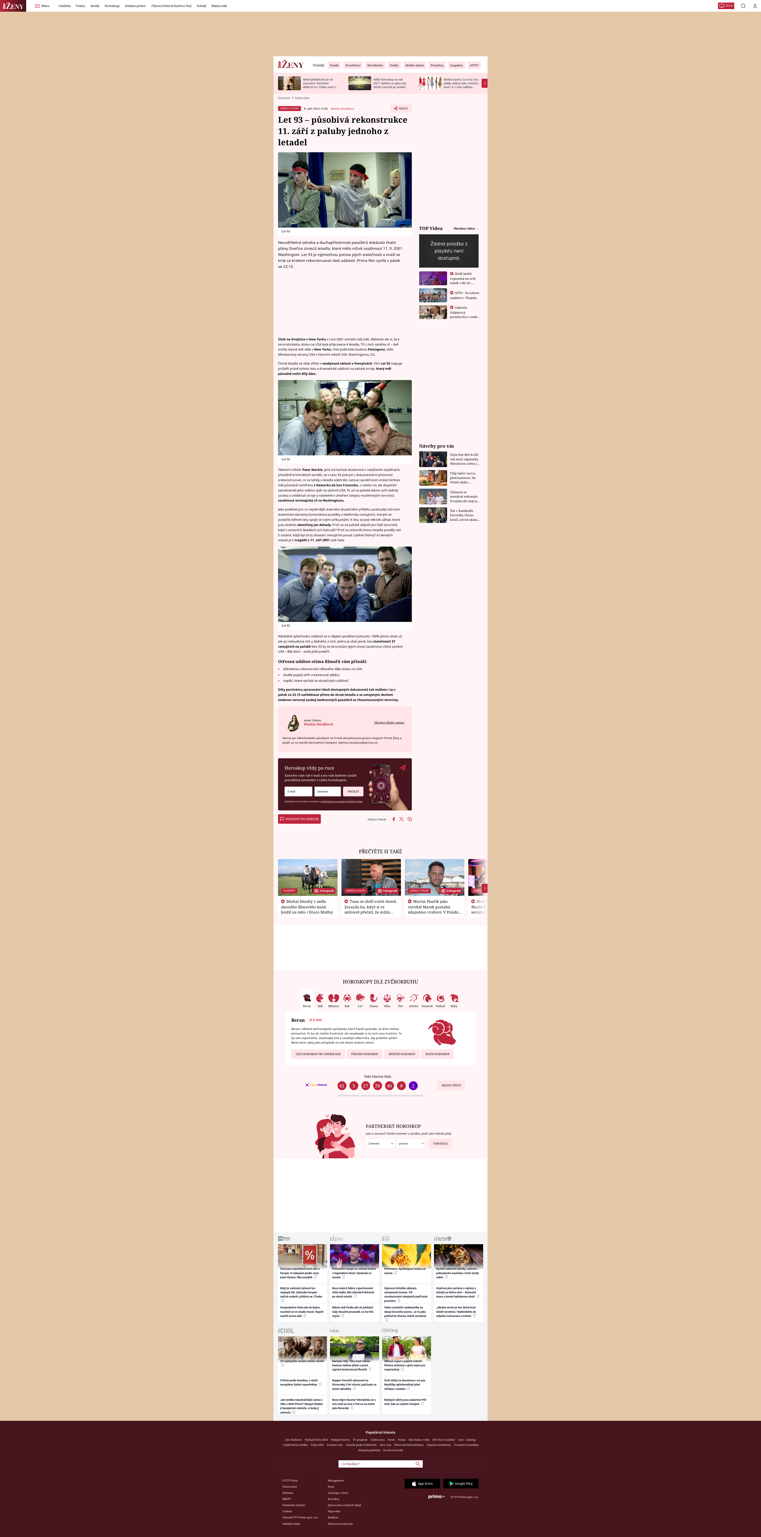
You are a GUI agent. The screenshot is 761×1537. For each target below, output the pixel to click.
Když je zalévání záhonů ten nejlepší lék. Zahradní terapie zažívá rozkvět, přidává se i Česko (301, 1292)
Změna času (377, 1439)
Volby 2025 (317, 1445)
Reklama (287, 1493)
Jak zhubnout (293, 1439)
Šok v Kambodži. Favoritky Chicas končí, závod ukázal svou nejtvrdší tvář (464, 515)
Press (331, 1486)
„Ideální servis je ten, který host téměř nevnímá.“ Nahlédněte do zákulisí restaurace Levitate (456, 1312)
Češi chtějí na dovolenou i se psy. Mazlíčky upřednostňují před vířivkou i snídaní (405, 1384)
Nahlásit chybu (291, 1524)
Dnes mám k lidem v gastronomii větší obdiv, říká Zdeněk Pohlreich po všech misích (353, 1292)
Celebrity (64, 6)
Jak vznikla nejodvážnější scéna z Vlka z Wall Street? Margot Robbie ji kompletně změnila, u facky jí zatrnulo (301, 1406)
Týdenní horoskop (364, 1054)
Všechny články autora (389, 722)
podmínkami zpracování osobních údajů (341, 801)
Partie (391, 1439)
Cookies (287, 1511)
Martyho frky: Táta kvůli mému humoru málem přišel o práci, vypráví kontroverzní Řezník (351, 1365)
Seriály (95, 6)
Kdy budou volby (419, 1439)
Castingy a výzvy (338, 1493)
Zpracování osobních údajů (344, 1505)
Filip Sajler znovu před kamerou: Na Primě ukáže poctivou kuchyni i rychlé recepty (463, 478)
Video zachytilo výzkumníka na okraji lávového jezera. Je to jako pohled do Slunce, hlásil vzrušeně (405, 1312)
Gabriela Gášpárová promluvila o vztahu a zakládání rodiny (464, 314)
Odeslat (353, 791)
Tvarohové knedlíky (466, 1445)
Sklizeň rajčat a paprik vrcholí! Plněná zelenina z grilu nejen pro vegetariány (404, 1365)
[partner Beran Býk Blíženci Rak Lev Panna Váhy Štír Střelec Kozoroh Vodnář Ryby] (410, 1144)
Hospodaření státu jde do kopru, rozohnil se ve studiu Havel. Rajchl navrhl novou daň (301, 1312)
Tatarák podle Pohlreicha (361, 1445)
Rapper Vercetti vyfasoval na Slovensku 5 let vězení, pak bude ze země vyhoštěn (354, 1384)
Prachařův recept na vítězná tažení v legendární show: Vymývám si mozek (354, 1273)
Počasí (402, 1439)
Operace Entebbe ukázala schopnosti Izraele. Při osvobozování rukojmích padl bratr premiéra (406, 1294)
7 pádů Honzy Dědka (295, 1445)
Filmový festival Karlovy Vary (171, 6)
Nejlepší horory (340, 1439)
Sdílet (403, 110)
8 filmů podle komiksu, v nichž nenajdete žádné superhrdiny (299, 1382)
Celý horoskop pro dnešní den (318, 1054)
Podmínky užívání (293, 1505)
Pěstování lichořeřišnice (409, 1445)
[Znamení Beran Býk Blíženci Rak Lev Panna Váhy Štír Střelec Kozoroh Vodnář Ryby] (328, 791)
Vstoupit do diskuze (302, 819)
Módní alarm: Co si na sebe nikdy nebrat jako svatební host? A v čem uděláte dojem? (461, 85)
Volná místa (289, 1486)
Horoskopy (112, 6)
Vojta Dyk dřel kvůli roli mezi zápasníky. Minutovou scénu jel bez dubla (465, 459)
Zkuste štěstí (451, 1085)
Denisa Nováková (342, 108)
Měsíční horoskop (402, 1054)
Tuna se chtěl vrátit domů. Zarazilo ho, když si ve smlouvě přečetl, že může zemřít (370, 909)
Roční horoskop (437, 1054)
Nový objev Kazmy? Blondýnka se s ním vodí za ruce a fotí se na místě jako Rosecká (354, 1404)
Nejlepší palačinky (369, 1450)
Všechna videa (464, 228)
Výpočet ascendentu (438, 1445)
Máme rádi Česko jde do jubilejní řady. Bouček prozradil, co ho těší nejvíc (352, 1312)
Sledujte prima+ (135, 6)
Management (336, 1480)
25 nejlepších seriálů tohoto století (302, 1361)
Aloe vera (385, 1445)
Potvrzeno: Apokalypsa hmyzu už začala (405, 1271)
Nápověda (334, 1511)
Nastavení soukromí (340, 1524)
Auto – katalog (467, 1439)
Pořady (201, 6)
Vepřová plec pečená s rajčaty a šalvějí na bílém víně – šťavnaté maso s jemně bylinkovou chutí (456, 1292)
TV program (360, 1439)
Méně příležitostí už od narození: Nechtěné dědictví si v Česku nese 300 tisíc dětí (321, 85)
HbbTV (286, 1499)
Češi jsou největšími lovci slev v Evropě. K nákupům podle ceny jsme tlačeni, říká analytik (300, 1273)
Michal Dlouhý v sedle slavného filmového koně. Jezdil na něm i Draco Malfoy (307, 907)
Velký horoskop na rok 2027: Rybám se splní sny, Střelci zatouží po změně (389, 83)
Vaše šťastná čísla (377, 1076)
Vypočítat (440, 1143)
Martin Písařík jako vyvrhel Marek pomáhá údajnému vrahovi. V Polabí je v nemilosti (433, 909)
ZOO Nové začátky (443, 1439)
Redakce (333, 1517)
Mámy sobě (219, 6)
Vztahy (80, 6)
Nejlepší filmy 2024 (316, 1439)
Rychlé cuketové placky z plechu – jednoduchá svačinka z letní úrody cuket (457, 1273)
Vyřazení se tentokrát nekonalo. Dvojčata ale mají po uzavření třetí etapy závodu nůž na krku (464, 496)
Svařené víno (335, 1445)
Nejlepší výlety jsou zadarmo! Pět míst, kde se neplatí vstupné (405, 1402)
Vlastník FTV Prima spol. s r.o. (300, 1517)
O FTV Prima (290, 1480)
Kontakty (333, 1499)
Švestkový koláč (393, 1450)
